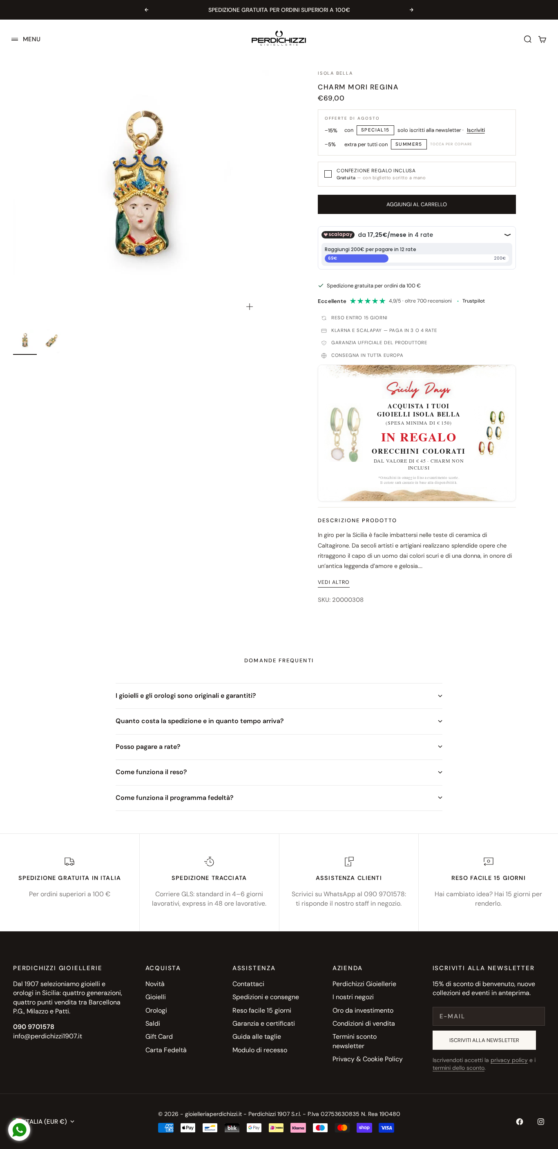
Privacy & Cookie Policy (368, 1059)
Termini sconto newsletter (355, 1041)
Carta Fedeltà (166, 1050)
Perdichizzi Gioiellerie (364, 984)
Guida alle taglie (256, 1036)
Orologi (156, 1010)
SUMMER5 (408, 144)
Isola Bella (335, 73)
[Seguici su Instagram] (541, 1122)
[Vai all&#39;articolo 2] (52, 341)
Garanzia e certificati (263, 1023)
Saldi (152, 1023)
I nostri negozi (353, 997)
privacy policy (509, 1060)
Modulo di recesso (259, 1050)
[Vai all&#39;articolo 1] (25, 341)
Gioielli (155, 997)
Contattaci (248, 984)
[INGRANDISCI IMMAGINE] (249, 306)
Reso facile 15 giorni (261, 1010)
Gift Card (159, 1036)
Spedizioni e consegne (265, 997)
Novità (155, 984)
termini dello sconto (458, 1067)
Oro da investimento (363, 1010)
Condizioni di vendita (364, 1023)
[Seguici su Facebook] (520, 1122)
